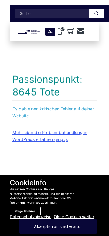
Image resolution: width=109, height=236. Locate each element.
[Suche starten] (96, 13)
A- (50, 31)
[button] (18, 32)
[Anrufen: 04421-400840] (62, 31)
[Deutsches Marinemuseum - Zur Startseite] (32, 32)
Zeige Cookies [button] (25, 211)
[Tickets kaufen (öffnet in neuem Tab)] (72, 32)
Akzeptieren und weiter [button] (58, 226)
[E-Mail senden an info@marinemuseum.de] (80, 31)
